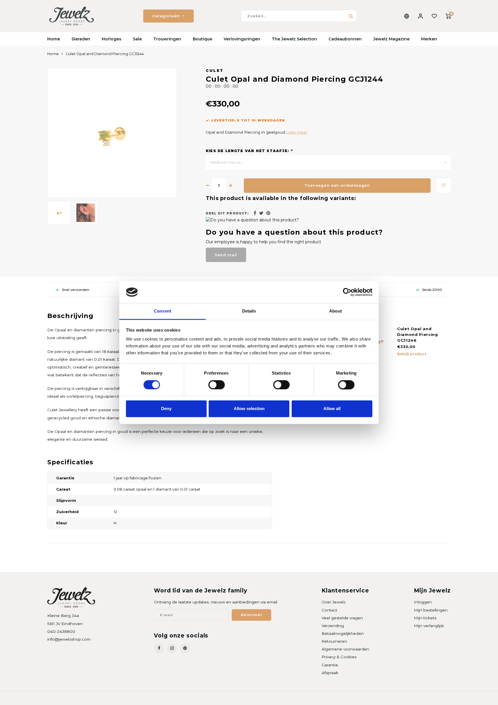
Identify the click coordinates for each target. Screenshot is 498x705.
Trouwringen (167, 39)
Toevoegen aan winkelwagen (337, 185)
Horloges (111, 39)
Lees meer (296, 132)
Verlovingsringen (242, 39)
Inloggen (423, 602)
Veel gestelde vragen (342, 618)
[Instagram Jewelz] (172, 648)
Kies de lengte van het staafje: (249, 151)
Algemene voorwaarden (345, 649)
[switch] (216, 384)
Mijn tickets (425, 618)
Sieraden (80, 39)
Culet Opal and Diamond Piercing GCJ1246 (417, 334)
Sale (137, 39)
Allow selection (249, 408)
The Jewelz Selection (294, 39)
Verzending (333, 625)
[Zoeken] (350, 16)
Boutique (202, 39)
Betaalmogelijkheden (343, 633)
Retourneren (334, 641)
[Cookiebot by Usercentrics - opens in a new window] (347, 292)
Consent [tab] (162, 311)
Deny (166, 408)
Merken (429, 39)
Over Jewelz (334, 602)
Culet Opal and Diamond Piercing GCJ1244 (105, 54)
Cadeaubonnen (345, 39)
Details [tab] (249, 311)
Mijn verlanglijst (429, 625)
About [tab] (335, 311)
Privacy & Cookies (339, 656)
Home (53, 39)
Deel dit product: (227, 213)
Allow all (332, 408)
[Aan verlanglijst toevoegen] (443, 185)
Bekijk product (411, 354)
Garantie (330, 665)
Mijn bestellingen (431, 610)
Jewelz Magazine (391, 39)
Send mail (226, 255)
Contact (329, 610)
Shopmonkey (121, 698)
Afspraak (330, 672)
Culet (215, 70)
